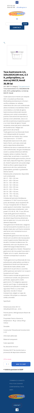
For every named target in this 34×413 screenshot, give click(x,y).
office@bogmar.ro (21, 7)
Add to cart (21, 364)
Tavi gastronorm (24, 86)
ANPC (11, 390)
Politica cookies (16, 383)
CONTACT (17, 27)
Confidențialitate (17, 386)
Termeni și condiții (17, 380)
